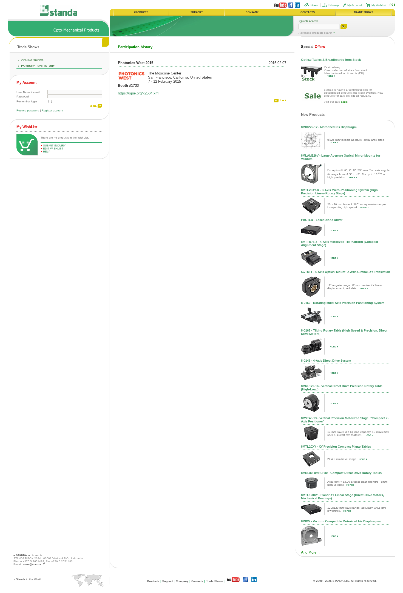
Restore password (27, 110)
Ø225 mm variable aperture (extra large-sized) (356, 139)
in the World (28, 579)
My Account (354, 5)
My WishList (378, 5)
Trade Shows (28, 47)
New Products (313, 115)
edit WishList (53, 148)
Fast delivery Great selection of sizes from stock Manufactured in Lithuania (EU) (346, 70)
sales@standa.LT (34, 564)
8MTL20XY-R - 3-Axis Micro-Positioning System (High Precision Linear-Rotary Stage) (339, 191)
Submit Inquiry (54, 145)
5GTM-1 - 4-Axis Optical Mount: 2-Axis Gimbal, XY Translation (345, 272)
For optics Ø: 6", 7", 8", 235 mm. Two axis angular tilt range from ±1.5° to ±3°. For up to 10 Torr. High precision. (358, 174)
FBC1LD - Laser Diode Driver (321, 219)
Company (182, 581)
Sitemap (333, 5)
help (46, 151)
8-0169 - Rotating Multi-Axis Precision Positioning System (342, 302)
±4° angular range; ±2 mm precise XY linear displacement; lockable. (354, 287)
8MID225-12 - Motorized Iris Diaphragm (329, 127)
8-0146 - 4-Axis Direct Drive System (326, 360)
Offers (313, 47)
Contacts (197, 581)
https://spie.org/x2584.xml (138, 93)
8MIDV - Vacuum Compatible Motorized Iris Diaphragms (341, 521)
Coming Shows (32, 60)
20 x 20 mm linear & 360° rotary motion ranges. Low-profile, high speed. (357, 206)
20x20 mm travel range (341, 458)
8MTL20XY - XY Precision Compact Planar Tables (336, 446)
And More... (310, 552)
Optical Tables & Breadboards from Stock (331, 59)
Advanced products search (316, 32)
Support (167, 581)
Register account (52, 110)
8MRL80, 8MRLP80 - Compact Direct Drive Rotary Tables (341, 472)
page (344, 101)
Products (153, 581)
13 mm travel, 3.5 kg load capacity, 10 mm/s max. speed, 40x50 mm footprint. (358, 433)
